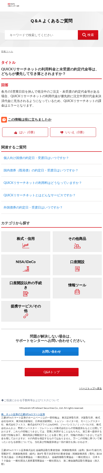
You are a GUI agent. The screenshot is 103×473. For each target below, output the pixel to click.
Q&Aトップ (52, 372)
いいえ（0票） (75, 132)
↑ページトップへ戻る (90, 388)
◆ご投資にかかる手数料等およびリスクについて (30, 400)
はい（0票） (28, 132)
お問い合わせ (51, 351)
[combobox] (51, 35)
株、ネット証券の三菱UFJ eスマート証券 (23, 414)
